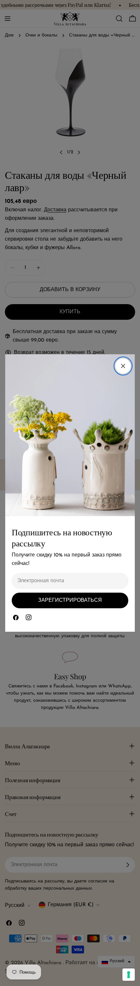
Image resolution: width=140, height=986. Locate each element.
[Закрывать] (123, 366)
